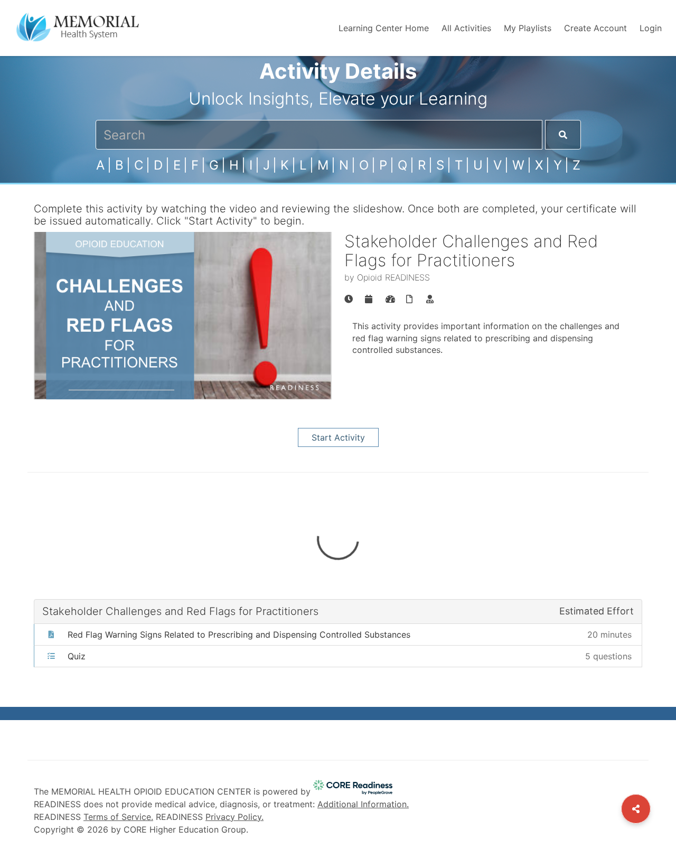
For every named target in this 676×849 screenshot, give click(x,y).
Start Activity (338, 437)
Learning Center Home (384, 28)
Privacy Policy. (234, 816)
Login (651, 28)
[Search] (563, 135)
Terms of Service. (118, 816)
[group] (348, 299)
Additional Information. (363, 804)
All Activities (466, 28)
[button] (338, 635)
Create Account (595, 28)
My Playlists (527, 28)
